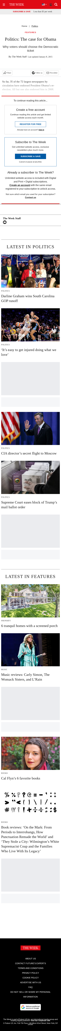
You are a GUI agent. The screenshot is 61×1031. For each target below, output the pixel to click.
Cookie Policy (31, 977)
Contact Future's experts (30, 963)
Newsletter (53, 73)
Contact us (30, 197)
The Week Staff (19, 56)
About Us (30, 958)
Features (30, 33)
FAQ (30, 987)
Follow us (38, 73)
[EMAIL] (5, 222)
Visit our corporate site (40, 1021)
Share (9, 73)
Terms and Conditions (30, 968)
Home (24, 26)
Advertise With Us (30, 982)
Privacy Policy (30, 973)
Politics (35, 26)
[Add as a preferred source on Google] (30, 1007)
